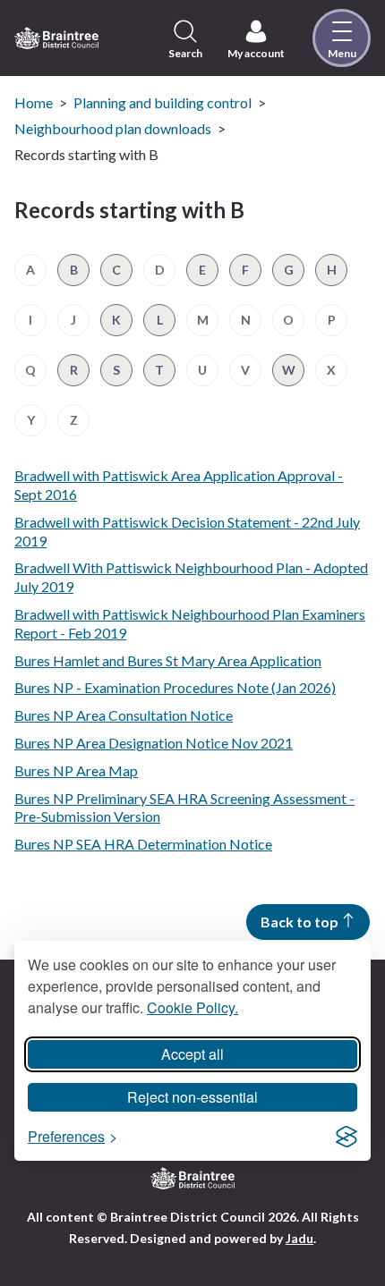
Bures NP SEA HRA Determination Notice (143, 843)
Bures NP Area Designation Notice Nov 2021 (153, 742)
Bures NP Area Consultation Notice (123, 714)
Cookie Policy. (192, 1007)
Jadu (299, 1238)
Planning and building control (162, 102)
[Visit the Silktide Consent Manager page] (346, 1136)
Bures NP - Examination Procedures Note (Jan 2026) (175, 687)
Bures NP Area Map (76, 770)
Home (33, 102)
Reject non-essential (192, 1097)
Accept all (192, 1054)
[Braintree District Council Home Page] (56, 38)
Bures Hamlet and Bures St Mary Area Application (167, 660)
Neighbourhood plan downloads (112, 128)
